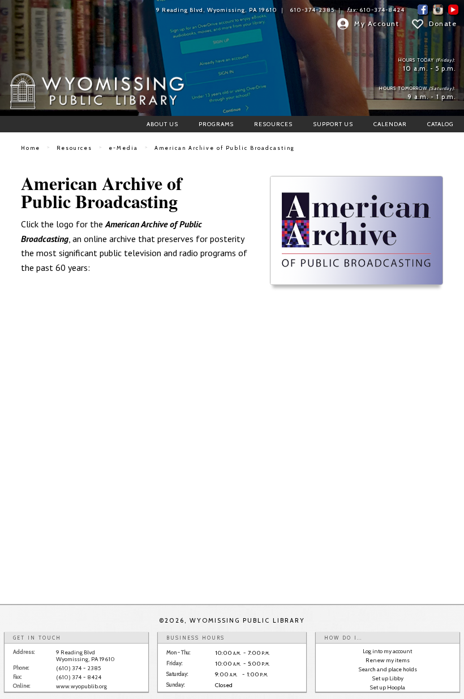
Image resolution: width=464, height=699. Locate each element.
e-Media (123, 148)
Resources (273, 124)
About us (162, 124)
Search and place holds (387, 669)
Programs (216, 124)
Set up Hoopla (387, 687)
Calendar (390, 124)
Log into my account (387, 651)
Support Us (333, 124)
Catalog (440, 124)
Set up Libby (387, 678)
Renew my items (388, 660)
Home (30, 148)
